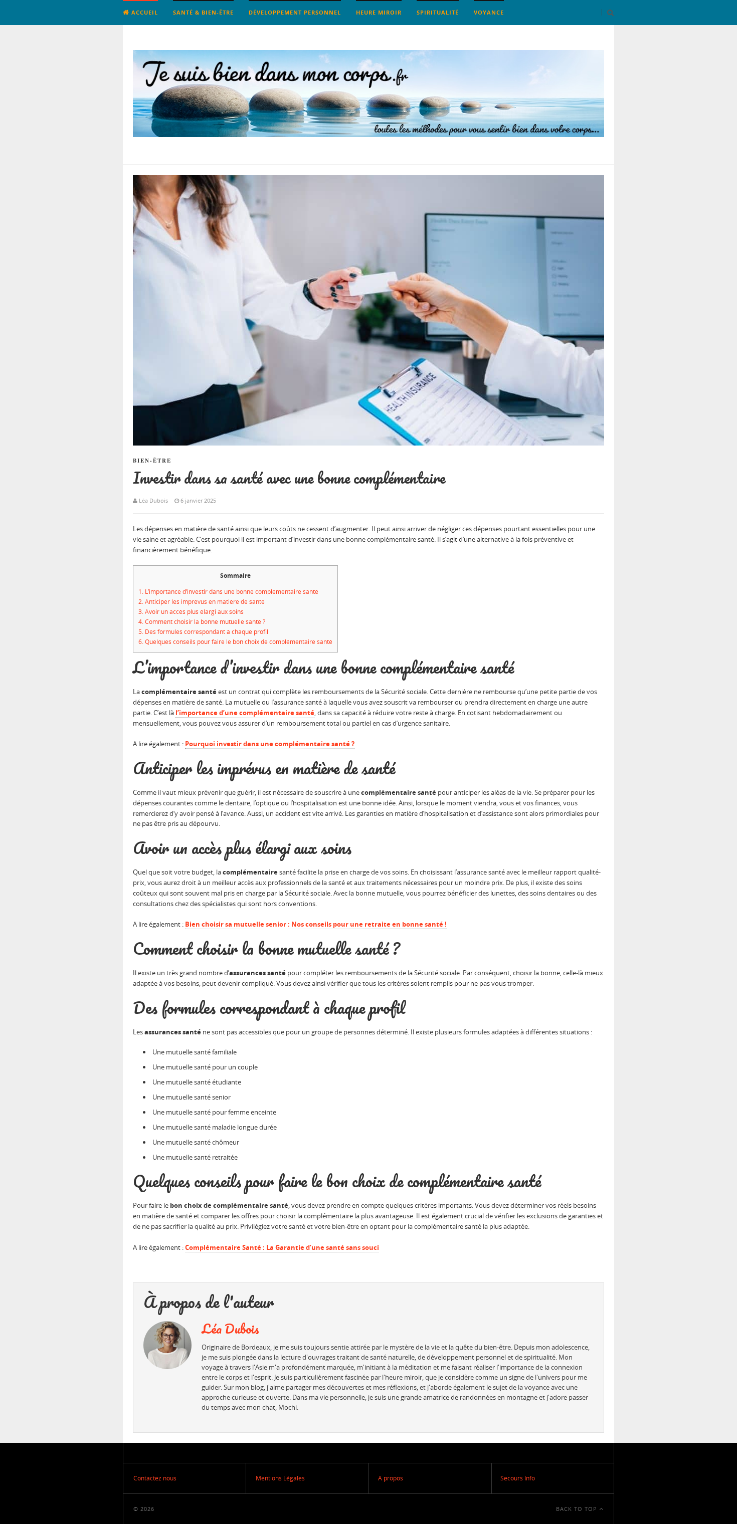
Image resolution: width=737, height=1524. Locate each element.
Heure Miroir (379, 12)
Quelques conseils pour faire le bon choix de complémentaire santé (235, 641)
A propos (390, 1478)
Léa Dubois (230, 1328)
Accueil (143, 12)
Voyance (489, 12)
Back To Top (577, 1508)
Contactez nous (154, 1478)
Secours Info (517, 1478)
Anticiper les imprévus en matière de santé (201, 601)
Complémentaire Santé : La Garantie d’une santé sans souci (282, 1247)
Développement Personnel (295, 12)
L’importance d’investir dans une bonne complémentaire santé (228, 591)
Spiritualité (438, 12)
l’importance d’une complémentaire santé (244, 712)
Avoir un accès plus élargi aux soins (191, 611)
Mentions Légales (280, 1478)
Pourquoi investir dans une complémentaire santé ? (269, 743)
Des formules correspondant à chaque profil (203, 631)
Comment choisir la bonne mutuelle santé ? (201, 621)
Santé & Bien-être (203, 12)
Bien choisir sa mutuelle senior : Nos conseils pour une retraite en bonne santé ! (316, 924)
